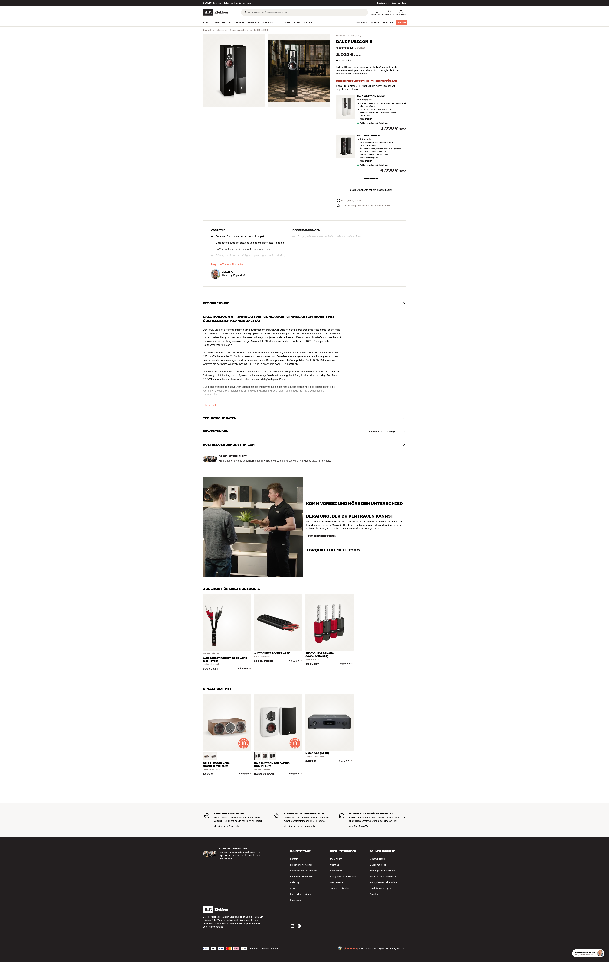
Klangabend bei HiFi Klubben (344, 876)
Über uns (334, 865)
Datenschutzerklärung (301, 894)
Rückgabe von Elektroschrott (384, 882)
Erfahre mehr (210, 405)
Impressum (295, 900)
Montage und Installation (382, 870)
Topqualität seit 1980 (333, 534)
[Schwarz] (272, 756)
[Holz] (206, 756)
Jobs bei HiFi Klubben (340, 888)
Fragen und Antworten (301, 865)
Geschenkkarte (377, 859)
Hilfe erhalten (325, 460)
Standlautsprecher (238, 30)
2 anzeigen (360, 48)
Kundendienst (383, 3)
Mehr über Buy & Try (358, 826)
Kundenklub (336, 870)
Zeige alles (371, 178)
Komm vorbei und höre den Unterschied (354, 509)
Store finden (336, 859)
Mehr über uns (216, 927)
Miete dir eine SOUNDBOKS (383, 876)
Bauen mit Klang (399, 3)
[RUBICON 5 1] (234, 70)
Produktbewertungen (380, 888)
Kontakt (294, 859)
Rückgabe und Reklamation (303, 870)
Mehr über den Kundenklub (227, 826)
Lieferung (295, 882)
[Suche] (245, 12)
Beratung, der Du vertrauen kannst (349, 521)
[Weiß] (257, 756)
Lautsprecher (221, 30)
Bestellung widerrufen (301, 876)
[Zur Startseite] (215, 12)
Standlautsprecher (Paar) (348, 35)
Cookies (374, 894)
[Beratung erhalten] (600, 953)
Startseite (207, 30)
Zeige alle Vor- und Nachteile (227, 264)
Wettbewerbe (336, 882)
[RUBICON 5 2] (299, 70)
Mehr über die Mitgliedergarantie (299, 826)
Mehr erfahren (360, 73)
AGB (292, 888)
